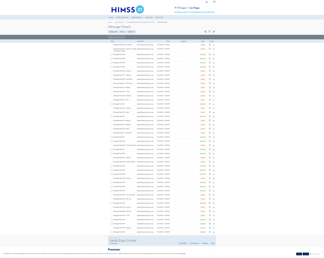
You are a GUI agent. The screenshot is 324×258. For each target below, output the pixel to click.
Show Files (159, 17)
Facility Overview (122, 17)
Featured (130, 31)
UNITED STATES (113, 238)
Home (111, 17)
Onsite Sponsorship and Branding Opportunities (140, 22)
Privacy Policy (182, 253)
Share (122, 37)
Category (113, 31)
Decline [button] (305, 254)
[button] (315, 254)
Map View (149, 17)
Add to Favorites (114, 37)
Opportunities (136, 17)
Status (122, 31)
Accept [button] (299, 254)
